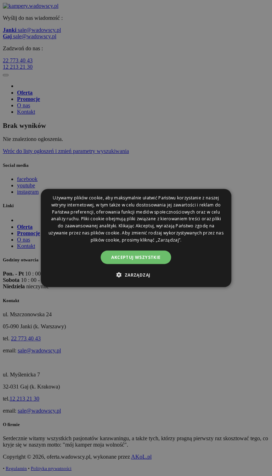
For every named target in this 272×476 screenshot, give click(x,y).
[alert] (136, 238)
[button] (135, 274)
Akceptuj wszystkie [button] (135, 257)
